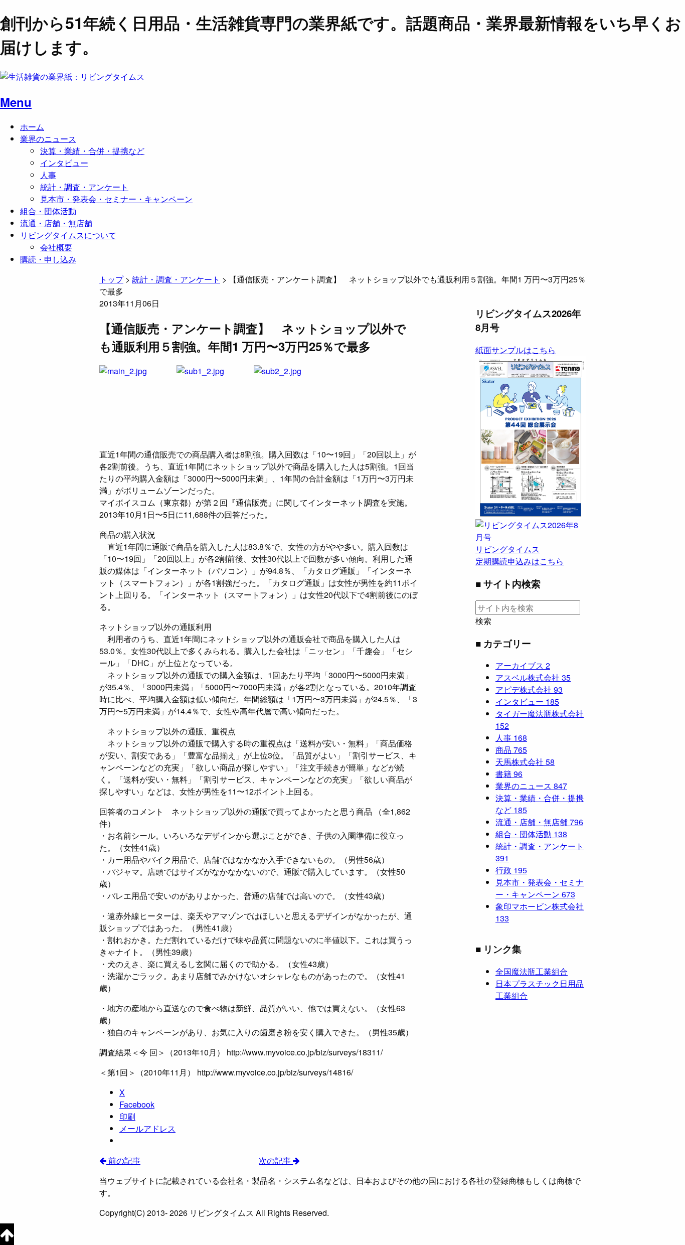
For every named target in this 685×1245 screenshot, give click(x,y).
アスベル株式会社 (533, 677)
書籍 (509, 774)
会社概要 (56, 247)
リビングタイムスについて (68, 235)
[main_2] (137, 402)
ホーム (32, 126)
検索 (483, 621)
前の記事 (123, 1160)
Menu (16, 101)
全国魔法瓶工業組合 (531, 971)
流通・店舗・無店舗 (56, 223)
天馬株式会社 (525, 761)
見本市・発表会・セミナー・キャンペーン (116, 199)
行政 (511, 870)
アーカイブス (522, 665)
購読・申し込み (48, 259)
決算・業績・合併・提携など (92, 151)
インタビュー (64, 163)
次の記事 (276, 1160)
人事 (48, 175)
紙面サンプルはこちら (515, 350)
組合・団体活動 (48, 211)
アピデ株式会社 (529, 689)
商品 (511, 749)
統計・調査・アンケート (84, 187)
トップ (111, 279)
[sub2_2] (291, 402)
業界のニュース (48, 138)
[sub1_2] (214, 402)
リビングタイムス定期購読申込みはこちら (519, 555)
